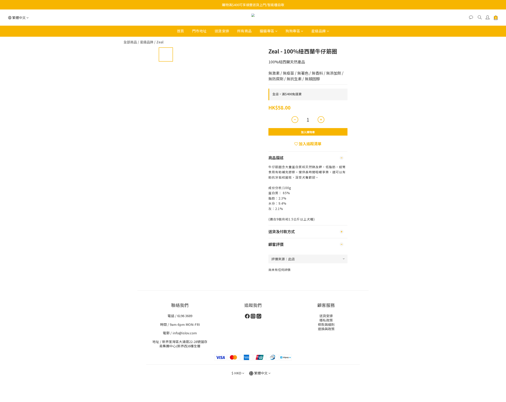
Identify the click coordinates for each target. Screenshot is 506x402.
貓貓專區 (267, 30)
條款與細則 (326, 324)
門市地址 (199, 30)
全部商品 (130, 42)
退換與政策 (326, 328)
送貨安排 (222, 30)
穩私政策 (326, 320)
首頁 (180, 30)
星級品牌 (318, 30)
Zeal (159, 42)
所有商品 (244, 30)
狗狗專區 (292, 30)
